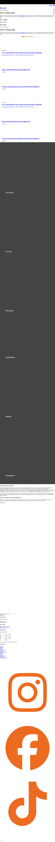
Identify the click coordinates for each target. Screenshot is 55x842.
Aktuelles (1, 649)
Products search (3, 613)
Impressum (2, 653)
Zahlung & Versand (3, 652)
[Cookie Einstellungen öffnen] (8, 839)
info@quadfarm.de (4, 627)
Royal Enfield (21, 16)
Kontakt (1, 651)
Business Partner (3, 650)
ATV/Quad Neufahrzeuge (21, 15)
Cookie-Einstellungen (3, 657)
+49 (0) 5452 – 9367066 (5, 626)
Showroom (2, 647)
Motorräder (3, 8)
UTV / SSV (52, 5)
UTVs (14, 16)
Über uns (1, 646)
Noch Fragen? (2, 502)
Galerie (1, 648)
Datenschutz (2, 656)
